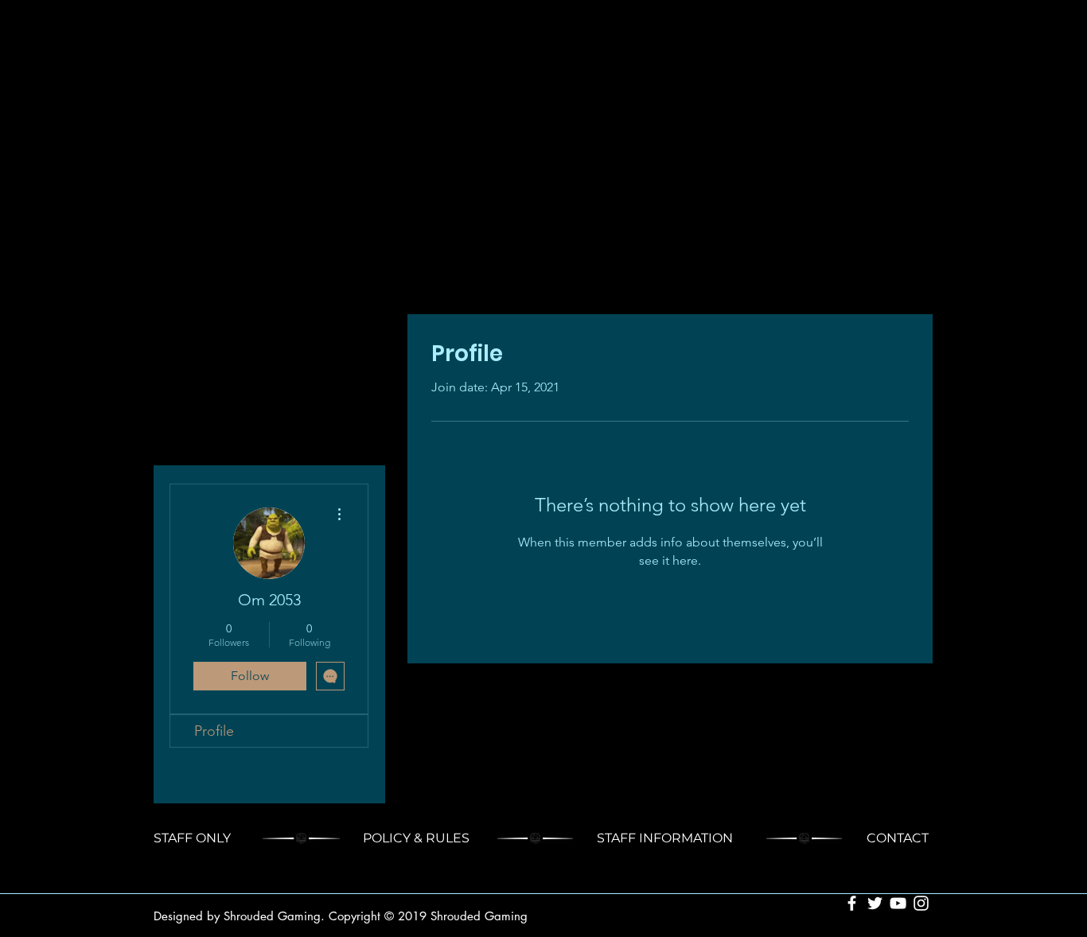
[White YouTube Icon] (898, 903)
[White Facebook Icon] (852, 903)
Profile (214, 731)
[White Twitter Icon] (875, 903)
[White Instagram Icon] (921, 903)
